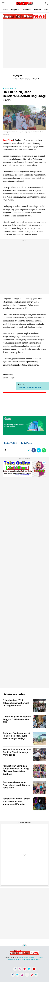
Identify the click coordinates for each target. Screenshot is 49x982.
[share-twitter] (39, 450)
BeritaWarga (26, 443)
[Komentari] (4, 450)
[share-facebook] (33, 450)
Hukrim (37, 9)
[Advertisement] (24, 43)
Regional (15, 9)
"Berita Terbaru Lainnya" (30, 387)
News (5, 9)
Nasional (27, 9)
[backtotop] (24, 946)
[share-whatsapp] (44, 450)
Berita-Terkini (9, 88)
